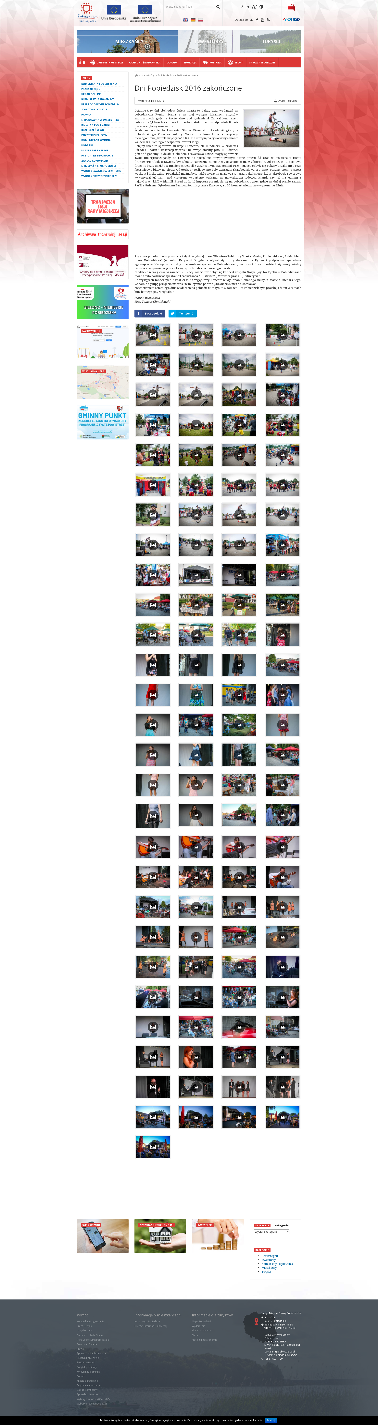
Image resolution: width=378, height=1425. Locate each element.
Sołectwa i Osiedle (94, 109)
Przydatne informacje (97, 155)
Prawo (86, 114)
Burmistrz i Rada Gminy (97, 99)
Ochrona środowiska (144, 62)
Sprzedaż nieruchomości (98, 166)
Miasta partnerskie (94, 150)
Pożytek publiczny (94, 135)
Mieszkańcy (148, 75)
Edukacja (190, 62)
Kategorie (281, 1225)
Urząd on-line (91, 94)
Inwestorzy (269, 1260)
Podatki (87, 145)
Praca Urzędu (90, 89)
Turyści (266, 1271)
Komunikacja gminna (96, 140)
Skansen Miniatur (201, 1330)
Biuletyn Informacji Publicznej (150, 1326)
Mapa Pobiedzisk (201, 1321)
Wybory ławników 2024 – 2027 (101, 171)
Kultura (215, 62)
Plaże (195, 1335)
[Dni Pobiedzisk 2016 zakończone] (271, 129)
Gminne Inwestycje (110, 62)
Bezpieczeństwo (92, 130)
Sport (238, 62)
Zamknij (271, 1420)
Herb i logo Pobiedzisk (147, 1321)
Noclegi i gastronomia (204, 1339)
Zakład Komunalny (94, 160)
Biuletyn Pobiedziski (95, 125)
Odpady (172, 62)
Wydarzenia (198, 1326)
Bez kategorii (270, 1256)
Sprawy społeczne (262, 62)
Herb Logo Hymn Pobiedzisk (100, 104)
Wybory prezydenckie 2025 (99, 176)
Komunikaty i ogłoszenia (99, 84)
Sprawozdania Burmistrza (100, 119)
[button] (218, 6)
